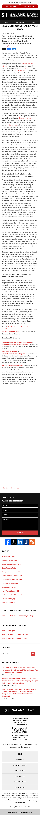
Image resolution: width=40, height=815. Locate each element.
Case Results (12, 327)
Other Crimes (8, 599)
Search (33, 654)
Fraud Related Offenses (12, 576)
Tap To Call (11, 6)
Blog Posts (20, 787)
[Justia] (26, 542)
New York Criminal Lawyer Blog (20, 15)
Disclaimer (20, 771)
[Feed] (32, 542)
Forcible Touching (20, 70)
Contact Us (20, 22)
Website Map (20, 782)
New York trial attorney (26, 118)
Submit (20, 533)
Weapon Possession (11, 572)
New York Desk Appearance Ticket (14, 638)
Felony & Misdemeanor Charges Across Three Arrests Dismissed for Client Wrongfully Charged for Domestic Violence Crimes (20, 681)
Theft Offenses (9, 587)
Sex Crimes (30, 327)
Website (20, 759)
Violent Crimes (6, 329)
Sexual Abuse (24, 68)
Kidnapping (13, 125)
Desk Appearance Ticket (12, 579)
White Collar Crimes (11, 564)
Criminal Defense (21, 327)
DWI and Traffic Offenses (12, 595)
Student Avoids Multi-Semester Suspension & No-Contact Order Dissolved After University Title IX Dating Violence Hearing (20, 670)
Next (18, 488)
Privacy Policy (20, 765)
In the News (8, 556)
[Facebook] (8, 542)
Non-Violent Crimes (10, 591)
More (33, 22)
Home (7, 22)
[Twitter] (14, 542)
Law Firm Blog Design (19, 812)
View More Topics (8, 602)
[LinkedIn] (20, 542)
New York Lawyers (9, 630)
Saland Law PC (25, 807)
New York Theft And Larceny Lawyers (16, 634)
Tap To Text (29, 6)
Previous (5, 488)
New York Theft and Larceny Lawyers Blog (17, 616)
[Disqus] (20, 409)
